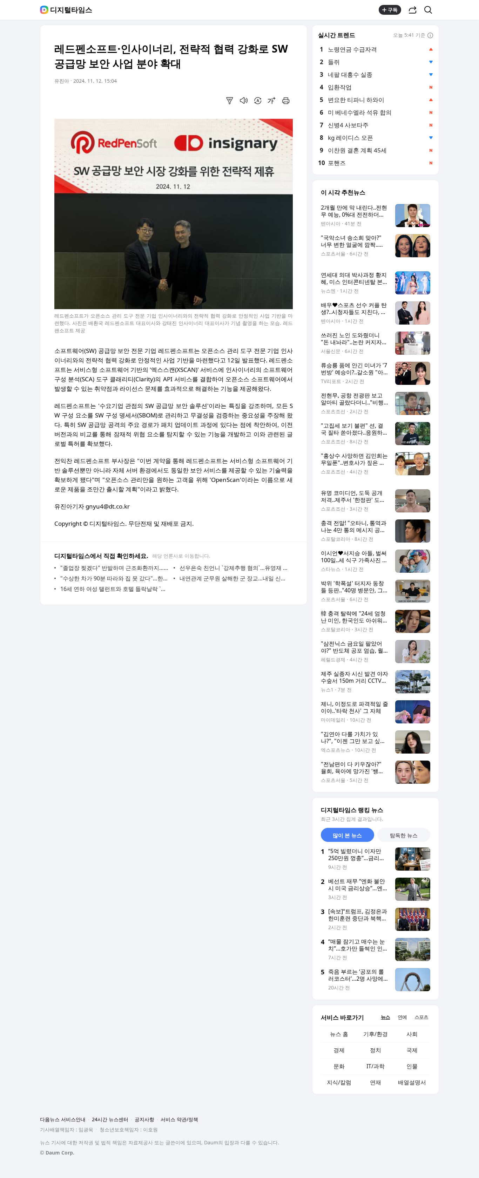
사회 (412, 1034)
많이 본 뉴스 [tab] (347, 835)
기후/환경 (375, 1034)
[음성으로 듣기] (244, 100)
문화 (339, 1066)
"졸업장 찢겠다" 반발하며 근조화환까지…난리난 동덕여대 (115, 568)
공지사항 (144, 1119)
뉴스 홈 (339, 1034)
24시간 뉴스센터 (110, 1119)
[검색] (430, 10)
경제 (339, 1050)
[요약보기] (230, 100)
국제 (412, 1050)
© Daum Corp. (57, 1153)
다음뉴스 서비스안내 (63, 1119)
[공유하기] (412, 10)
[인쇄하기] (286, 100)
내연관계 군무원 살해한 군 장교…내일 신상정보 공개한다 (234, 578)
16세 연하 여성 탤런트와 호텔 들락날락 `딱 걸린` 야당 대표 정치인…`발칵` (115, 589)
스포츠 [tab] (421, 1017)
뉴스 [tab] (385, 1017)
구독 (393, 9)
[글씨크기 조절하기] (272, 100)
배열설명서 (412, 1082)
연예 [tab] (402, 1017)
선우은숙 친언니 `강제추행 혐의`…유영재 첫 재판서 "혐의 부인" (234, 568)
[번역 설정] (258, 100)
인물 (412, 1066)
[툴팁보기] (430, 36)
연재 (375, 1082)
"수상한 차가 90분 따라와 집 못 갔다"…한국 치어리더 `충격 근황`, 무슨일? (115, 578)
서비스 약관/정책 (179, 1119)
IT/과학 (375, 1066)
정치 (375, 1050)
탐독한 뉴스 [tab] (404, 835)
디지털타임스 (71, 9)
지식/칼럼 (339, 1082)
